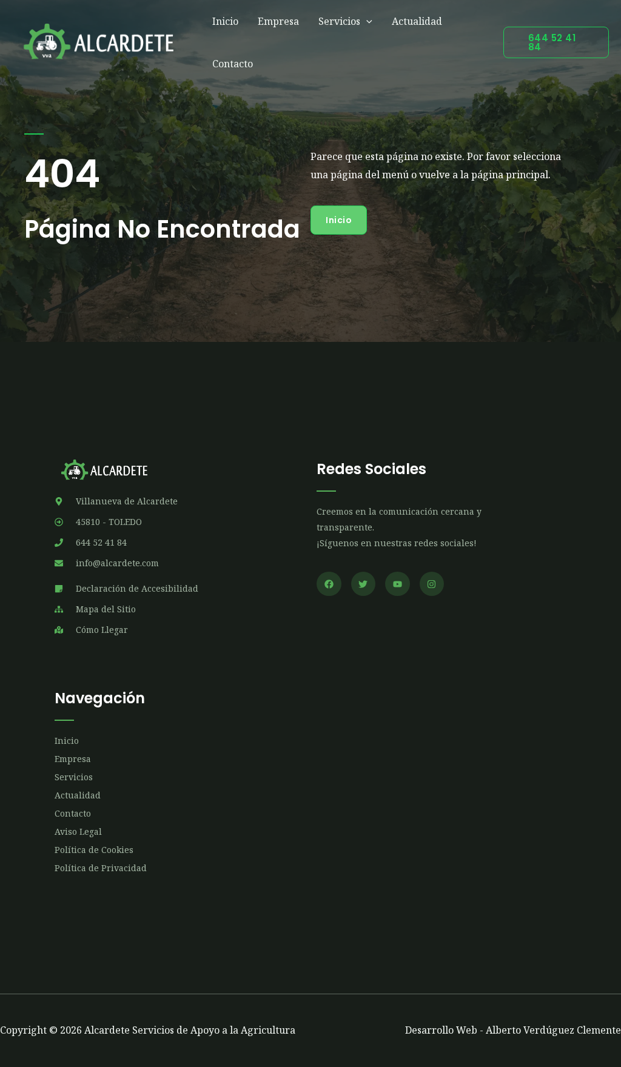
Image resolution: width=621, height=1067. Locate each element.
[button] (556, 42)
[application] (366, 21)
